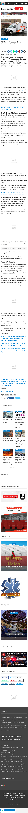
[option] (14, 625)
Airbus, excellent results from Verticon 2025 (14, 634)
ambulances (23, 90)
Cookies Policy (14, 799)
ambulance (7, 54)
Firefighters (5, 795)
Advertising (22, 795)
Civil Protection (20, 793)
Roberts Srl (14, 806)
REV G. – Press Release (7, 391)
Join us (7, 797)
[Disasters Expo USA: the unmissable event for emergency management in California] (20, 414)
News (25, 544)
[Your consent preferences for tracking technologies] (2, 810)
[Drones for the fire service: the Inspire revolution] (8, 433)
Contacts (12, 797)
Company (16, 795)
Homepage (6, 793)
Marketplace (5, 38)
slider (11, 54)
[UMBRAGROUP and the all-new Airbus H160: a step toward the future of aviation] (20, 452)
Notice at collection (4, 811)
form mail (11, 752)
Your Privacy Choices (9, 809)
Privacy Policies (19, 797)
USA (15, 54)
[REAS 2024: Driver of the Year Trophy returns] (8, 414)
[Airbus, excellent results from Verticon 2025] (14, 625)
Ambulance (13, 793)
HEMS (11, 795)
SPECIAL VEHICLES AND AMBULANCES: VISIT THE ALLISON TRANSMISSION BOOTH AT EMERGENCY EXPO (13, 107)
